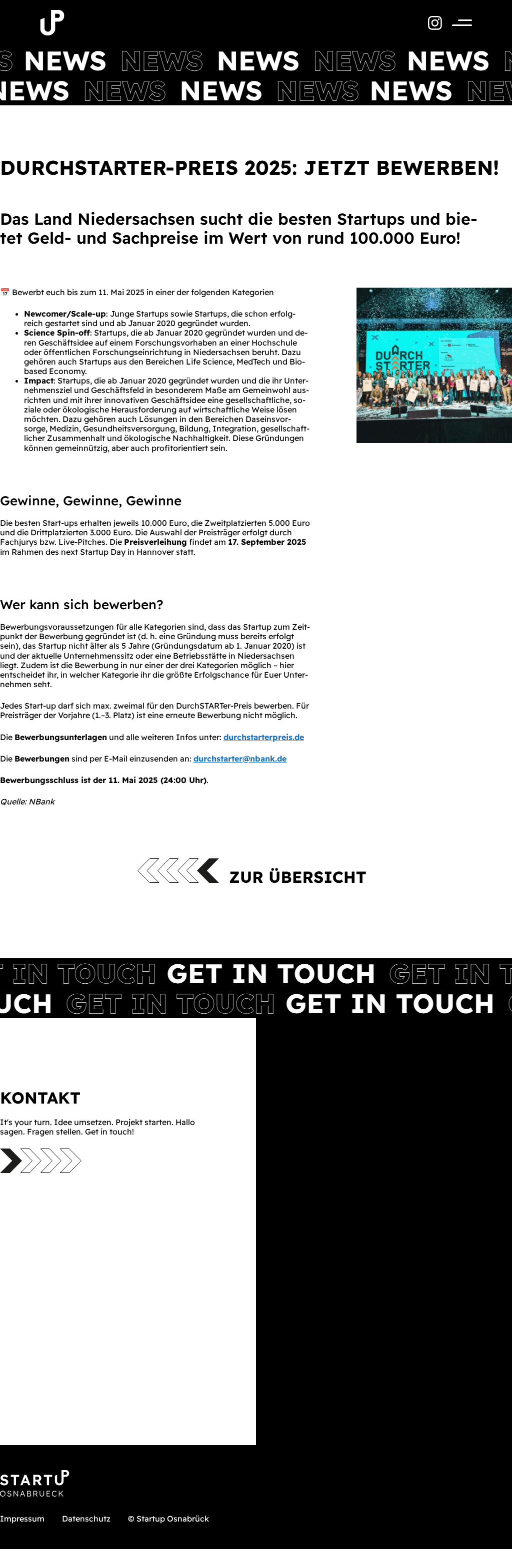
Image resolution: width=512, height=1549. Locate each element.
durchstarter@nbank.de (240, 759)
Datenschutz (86, 1519)
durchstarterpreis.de (264, 737)
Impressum (22, 1519)
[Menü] (457, 22)
